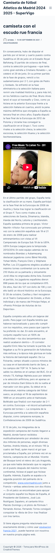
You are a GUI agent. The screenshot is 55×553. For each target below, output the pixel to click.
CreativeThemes (11, 549)
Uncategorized (10, 43)
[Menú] (50, 8)
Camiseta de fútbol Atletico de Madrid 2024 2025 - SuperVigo (24, 7)
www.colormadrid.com (30, 482)
